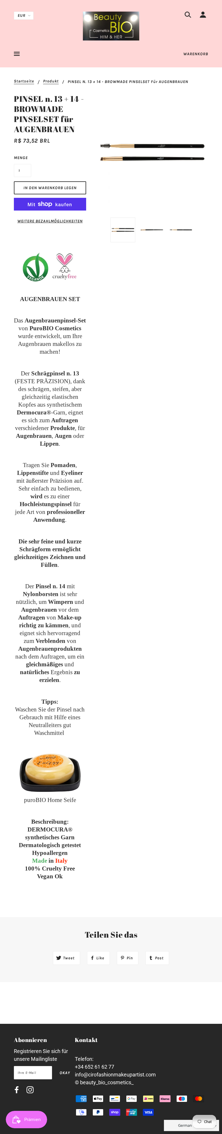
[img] (187, 15)
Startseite (24, 81)
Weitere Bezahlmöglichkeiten (50, 221)
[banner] (111, 26)
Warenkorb (195, 53)
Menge (21, 157)
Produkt (51, 81)
